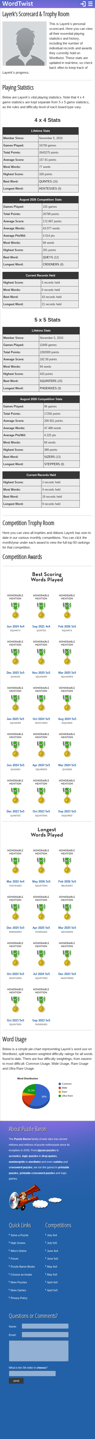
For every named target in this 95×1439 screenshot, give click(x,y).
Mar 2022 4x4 (15, 881)
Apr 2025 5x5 (41, 927)
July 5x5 (52, 1243)
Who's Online (19, 1251)
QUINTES (45, 181)
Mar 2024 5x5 (67, 765)
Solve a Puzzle (19, 1235)
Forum (14, 1258)
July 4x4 (52, 1235)
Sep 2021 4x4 (41, 626)
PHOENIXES (48, 388)
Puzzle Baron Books (23, 1266)
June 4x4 (52, 1251)
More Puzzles (19, 1282)
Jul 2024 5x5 (41, 974)
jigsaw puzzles (47, 1150)
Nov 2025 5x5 (41, 672)
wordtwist (34, 1161)
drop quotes (49, 1156)
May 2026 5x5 (41, 881)
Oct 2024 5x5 (41, 719)
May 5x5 (52, 1274)
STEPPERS (52, 464)
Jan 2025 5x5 (15, 719)
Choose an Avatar (21, 1274)
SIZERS (49, 457)
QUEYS (48, 257)
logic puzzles (30, 1156)
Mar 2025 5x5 (67, 672)
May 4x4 (52, 1266)
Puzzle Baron (22, 1139)
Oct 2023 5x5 (41, 811)
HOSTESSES (48, 188)
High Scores (18, 1243)
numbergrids (17, 1161)
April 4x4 (52, 1282)
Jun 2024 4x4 (15, 626)
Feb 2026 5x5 (67, 626)
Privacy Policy (19, 1298)
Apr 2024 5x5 (41, 765)
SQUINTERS (48, 381)
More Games (18, 1290)
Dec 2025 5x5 (15, 672)
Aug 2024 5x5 (67, 719)
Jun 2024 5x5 (15, 765)
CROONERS (51, 264)
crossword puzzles (20, 1167)
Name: (13, 1326)
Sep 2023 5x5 (67, 811)
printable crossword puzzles (37, 1173)
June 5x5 (52, 1258)
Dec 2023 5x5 (15, 811)
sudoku (58, 1161)
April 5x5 (52, 1290)
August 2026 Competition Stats (40, 199)
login (83, 4)
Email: (12, 1335)
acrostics (15, 1156)
